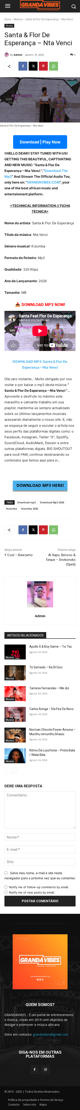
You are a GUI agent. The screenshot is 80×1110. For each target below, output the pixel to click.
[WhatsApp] (53, 66)
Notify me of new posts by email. (32, 892)
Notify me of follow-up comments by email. (39, 887)
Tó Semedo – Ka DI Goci (45, 667)
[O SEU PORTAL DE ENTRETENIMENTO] (40, 5)
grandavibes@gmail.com (50, 1034)
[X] (33, 66)
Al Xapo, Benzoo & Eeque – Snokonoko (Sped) (61, 559)
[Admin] (7, 55)
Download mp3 (26, 502)
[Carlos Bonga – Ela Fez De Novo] (15, 714)
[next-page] (14, 770)
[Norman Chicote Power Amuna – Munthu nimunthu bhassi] (15, 735)
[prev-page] (7, 770)
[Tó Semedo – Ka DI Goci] (15, 672)
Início (7, 19)
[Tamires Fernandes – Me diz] (15, 693)
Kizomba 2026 (29, 508)
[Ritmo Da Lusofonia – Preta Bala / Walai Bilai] (15, 755)
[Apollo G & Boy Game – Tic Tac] (15, 652)
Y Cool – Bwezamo (18, 555)
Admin (18, 54)
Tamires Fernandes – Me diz (49, 688)
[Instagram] (45, 1069)
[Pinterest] (43, 66)
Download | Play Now (40, 142)
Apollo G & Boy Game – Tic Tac (50, 646)
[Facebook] (22, 66)
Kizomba (11, 508)
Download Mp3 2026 (52, 502)
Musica (18, 19)
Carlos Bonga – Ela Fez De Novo (51, 709)
